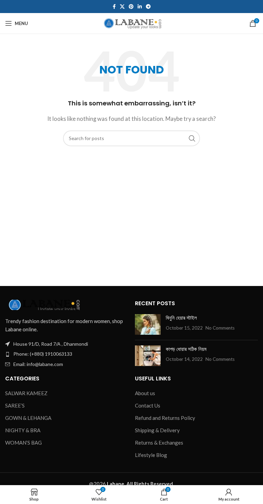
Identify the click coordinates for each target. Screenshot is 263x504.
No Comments (220, 328)
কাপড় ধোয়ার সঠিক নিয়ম (186, 349)
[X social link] (122, 6)
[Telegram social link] (148, 6)
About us (145, 393)
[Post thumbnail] (148, 324)
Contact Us (147, 405)
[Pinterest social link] (131, 6)
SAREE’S (15, 405)
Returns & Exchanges (159, 442)
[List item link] (66, 354)
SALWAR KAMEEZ (26, 393)
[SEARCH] (192, 138)
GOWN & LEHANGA (28, 418)
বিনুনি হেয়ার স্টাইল (181, 317)
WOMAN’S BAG (23, 442)
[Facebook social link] (114, 6)
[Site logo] (131, 23)
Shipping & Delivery (157, 430)
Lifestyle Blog (151, 455)
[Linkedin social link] (140, 6)
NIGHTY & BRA (22, 430)
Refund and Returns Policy (165, 418)
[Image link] (42, 304)
